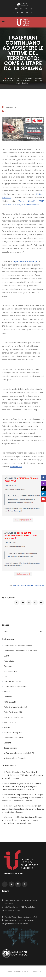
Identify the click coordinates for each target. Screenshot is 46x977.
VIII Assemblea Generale (15, 758)
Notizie (12, 597)
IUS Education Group (13, 681)
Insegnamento (10, 671)
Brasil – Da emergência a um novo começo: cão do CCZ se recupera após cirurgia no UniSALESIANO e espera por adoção (22, 786)
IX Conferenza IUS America (15, 686)
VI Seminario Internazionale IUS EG (19, 753)
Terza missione (10, 748)
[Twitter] (17, 12)
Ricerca (7, 727)
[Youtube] (21, 12)
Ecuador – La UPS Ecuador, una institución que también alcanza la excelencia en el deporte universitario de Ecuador (23, 808)
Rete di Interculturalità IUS (15, 707)
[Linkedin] (26, 12)
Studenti (7, 742)
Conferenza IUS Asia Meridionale (18, 645)
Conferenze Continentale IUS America (20, 650)
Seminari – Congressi (13, 732)
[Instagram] (31, 12)
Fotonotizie (9, 661)
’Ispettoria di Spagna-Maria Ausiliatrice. (22, 204)
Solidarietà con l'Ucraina (14, 737)
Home (10, 78)
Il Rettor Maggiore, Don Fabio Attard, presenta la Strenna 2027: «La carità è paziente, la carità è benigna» (23, 775)
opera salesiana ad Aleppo (25, 261)
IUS (6, 597)
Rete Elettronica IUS (13, 712)
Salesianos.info (19, 585)
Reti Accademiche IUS (13, 717)
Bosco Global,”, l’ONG (31, 201)
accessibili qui (16, 466)
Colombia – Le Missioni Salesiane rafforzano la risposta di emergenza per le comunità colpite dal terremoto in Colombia (22, 820)
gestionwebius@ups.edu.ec (16, 923)
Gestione (8, 666)
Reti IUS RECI (10, 722)
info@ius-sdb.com (12, 910)
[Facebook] (14, 12)
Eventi (6, 655)
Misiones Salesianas (35, 585)
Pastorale (8, 696)
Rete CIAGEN (10, 701)
